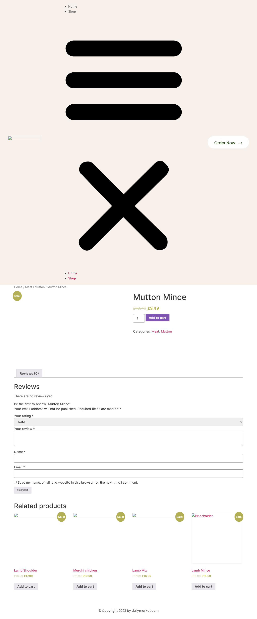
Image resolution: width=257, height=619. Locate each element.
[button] (123, 142)
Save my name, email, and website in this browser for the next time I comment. (78, 482)
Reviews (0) (29, 373)
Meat (28, 287)
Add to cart (157, 318)
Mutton (40, 287)
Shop (72, 11)
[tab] (29, 373)
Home (72, 6)
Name (19, 451)
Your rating (24, 415)
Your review (24, 428)
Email (19, 467)
